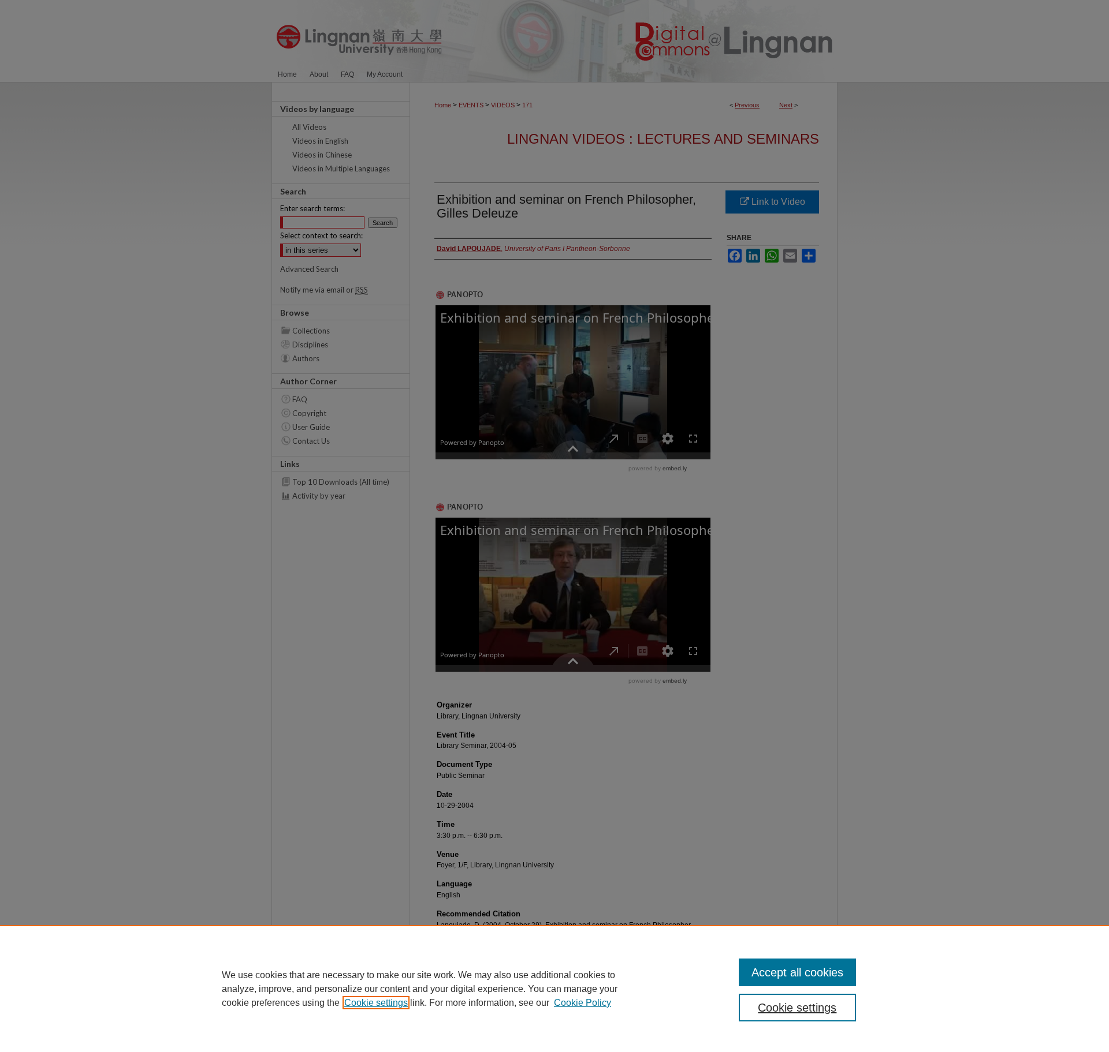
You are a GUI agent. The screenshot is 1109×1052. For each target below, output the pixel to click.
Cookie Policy (582, 1003)
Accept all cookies (797, 972)
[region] (554, 988)
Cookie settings (376, 1003)
